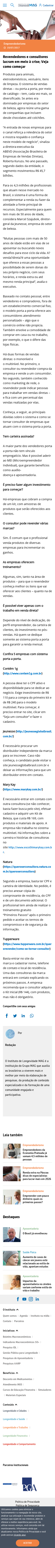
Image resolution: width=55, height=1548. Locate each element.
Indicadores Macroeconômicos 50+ (21, 1342)
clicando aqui (20, 1535)
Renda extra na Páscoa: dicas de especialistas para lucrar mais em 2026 (37, 1175)
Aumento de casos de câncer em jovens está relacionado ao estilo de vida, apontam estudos (36, 1262)
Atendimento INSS (12, 1384)
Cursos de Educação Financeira (19, 1389)
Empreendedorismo (14, 43)
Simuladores (44, 1389)
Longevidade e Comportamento (19, 1444)
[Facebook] (18, 1299)
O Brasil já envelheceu (35, 1233)
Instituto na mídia (40, 1315)
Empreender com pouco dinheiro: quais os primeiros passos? (36, 1199)
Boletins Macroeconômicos (17, 1336)
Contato (7, 1321)
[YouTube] (24, 1299)
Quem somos (10, 1315)
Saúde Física (29, 1252)
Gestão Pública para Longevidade (20, 1352)
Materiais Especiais (16, 1395)
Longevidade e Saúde (14, 1419)
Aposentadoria (31, 1228)
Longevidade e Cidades (15, 1410)
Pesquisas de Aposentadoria (18, 1358)
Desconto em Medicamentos (17, 1379)
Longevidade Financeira (15, 1435)
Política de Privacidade (27, 1501)
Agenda (24, 1315)
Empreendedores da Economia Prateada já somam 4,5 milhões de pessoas (35, 1154)
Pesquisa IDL (9, 1347)
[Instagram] (31, 1299)
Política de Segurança (27, 1505)
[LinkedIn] (37, 1299)
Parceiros (19, 1321)
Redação (10, 1045)
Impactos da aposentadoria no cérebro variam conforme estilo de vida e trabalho (37, 1285)
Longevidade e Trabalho (15, 1427)
